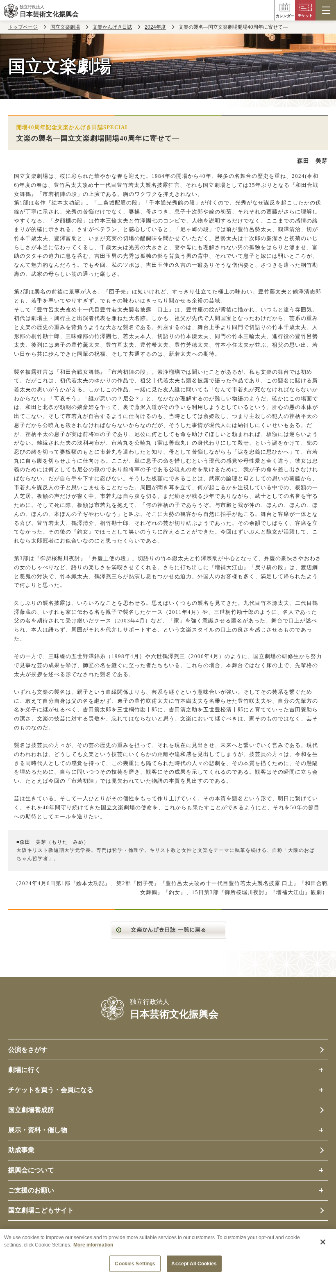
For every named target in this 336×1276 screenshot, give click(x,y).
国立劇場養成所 (31, 1109)
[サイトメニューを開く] (326, 10)
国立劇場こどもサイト (41, 1210)
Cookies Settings (135, 1264)
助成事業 (21, 1150)
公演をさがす (28, 1049)
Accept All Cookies (194, 1264)
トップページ (23, 27)
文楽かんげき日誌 (112, 27)
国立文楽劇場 (65, 27)
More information (93, 1245)
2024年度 (155, 27)
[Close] (323, 1242)
